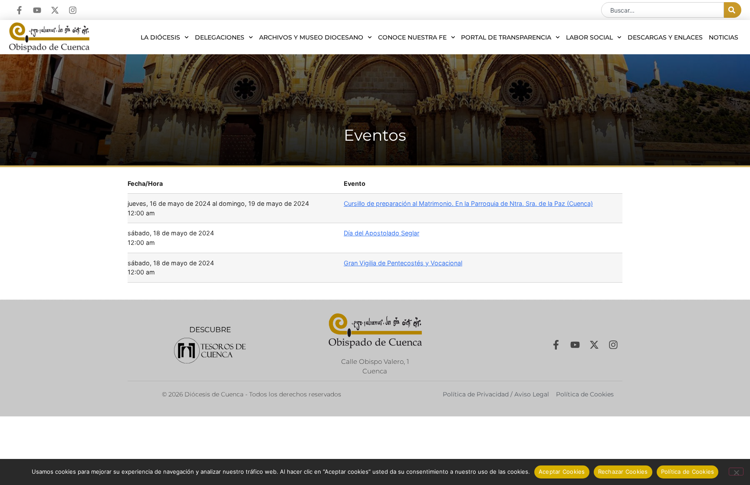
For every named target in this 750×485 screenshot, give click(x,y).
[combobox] (662, 10)
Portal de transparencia (506, 37)
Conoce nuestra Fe (412, 37)
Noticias (723, 37)
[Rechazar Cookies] (736, 471)
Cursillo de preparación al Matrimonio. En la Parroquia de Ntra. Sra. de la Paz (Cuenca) (468, 203)
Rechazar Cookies (623, 471)
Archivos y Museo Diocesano (311, 37)
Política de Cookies (687, 471)
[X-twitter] (55, 10)
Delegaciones (219, 37)
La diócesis (160, 37)
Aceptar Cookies (562, 471)
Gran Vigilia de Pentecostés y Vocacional (403, 263)
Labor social (589, 37)
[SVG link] (210, 350)
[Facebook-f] (19, 10)
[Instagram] (73, 10)
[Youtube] (37, 10)
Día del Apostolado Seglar (381, 233)
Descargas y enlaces (665, 37)
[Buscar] (732, 10)
